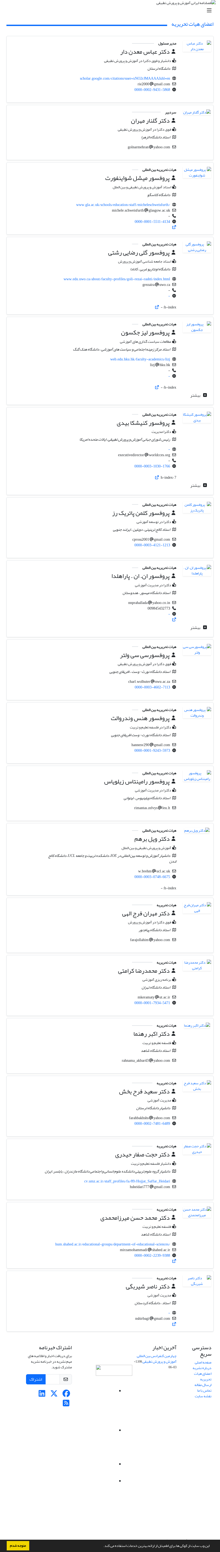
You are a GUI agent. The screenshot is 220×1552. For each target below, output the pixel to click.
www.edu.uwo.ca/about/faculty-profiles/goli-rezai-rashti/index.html (117, 279)
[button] (102, 1546)
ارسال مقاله (203, 1384)
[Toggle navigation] (112, 10)
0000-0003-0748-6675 (152, 876)
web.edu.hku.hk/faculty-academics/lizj (140, 359)
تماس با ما (204, 1390)
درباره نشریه (202, 1368)
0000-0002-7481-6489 (152, 1123)
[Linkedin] (42, 1395)
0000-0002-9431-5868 (152, 89)
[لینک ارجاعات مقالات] (174, 227)
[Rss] (66, 1404)
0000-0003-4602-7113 (152, 687)
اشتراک (36, 1379)
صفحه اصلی (203, 1362)
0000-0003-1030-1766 (152, 466)
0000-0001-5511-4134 (152, 221)
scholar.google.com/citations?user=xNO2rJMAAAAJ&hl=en (125, 78)
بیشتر (195, 395)
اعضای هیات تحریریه (202, 1376)
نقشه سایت (203, 1396)
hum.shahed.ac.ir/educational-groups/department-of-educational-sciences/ (112, 1244)
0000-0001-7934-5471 (152, 1003)
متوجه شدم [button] (18, 1545)
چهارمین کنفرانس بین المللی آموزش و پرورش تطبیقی (157, 1358)
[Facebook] (66, 1395)
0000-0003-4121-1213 (152, 545)
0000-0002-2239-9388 (152, 1255)
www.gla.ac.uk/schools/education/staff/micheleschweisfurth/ (123, 204)
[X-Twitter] (54, 1395)
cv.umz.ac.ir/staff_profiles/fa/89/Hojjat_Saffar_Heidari (127, 1181)
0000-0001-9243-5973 (152, 750)
